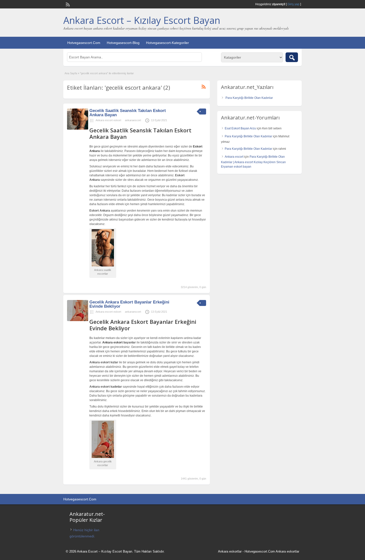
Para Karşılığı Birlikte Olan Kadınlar (249, 98)
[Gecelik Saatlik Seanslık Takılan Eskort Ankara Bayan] (77, 128)
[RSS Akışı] (67, 4)
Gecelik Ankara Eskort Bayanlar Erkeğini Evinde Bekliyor (129, 304)
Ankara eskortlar (230, 551)
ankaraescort (133, 120)
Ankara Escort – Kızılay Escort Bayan (141, 20)
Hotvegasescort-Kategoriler (167, 43)
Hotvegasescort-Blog (123, 43)
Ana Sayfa (71, 73)
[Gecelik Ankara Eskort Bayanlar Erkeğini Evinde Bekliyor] (77, 320)
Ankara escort (234, 156)
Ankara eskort (112, 342)
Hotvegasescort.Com (83, 43)
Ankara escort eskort (108, 120)
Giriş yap (293, 4)
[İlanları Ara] (292, 57)
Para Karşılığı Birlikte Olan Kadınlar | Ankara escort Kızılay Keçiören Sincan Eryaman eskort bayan (253, 161)
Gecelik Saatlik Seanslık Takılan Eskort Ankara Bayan (127, 112)
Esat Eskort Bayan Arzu (240, 128)
